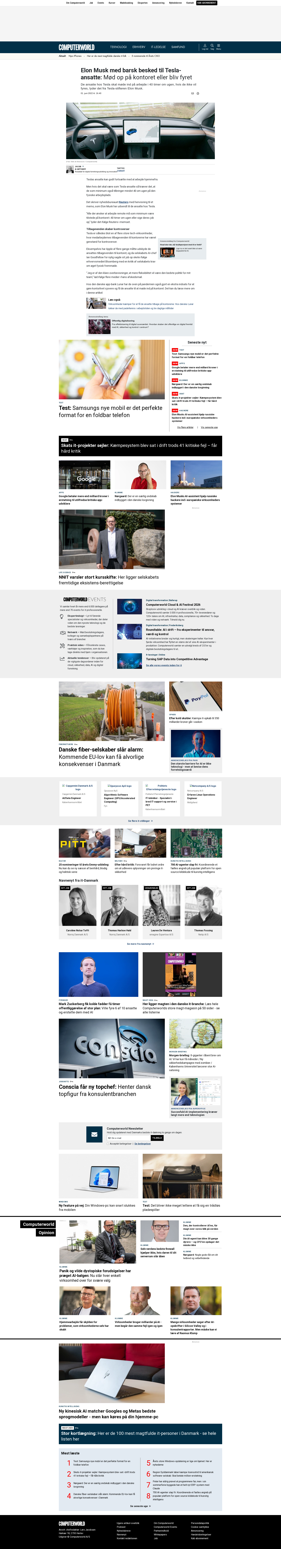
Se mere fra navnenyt (139, 944)
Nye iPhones (75, 56)
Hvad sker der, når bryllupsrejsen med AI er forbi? (181, 245)
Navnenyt (121, 1534)
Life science (65, 572)
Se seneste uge (139, 1506)
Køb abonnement (206, 2)
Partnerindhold (161, 1530)
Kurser (112, 2)
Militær (118, 861)
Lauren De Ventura (161, 930)
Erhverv (138, 47)
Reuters (123, 202)
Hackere (183, 410)
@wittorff (121, 171)
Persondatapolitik (200, 1523)
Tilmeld (157, 1138)
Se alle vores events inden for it (164, 665)
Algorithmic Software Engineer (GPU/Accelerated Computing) (119, 798)
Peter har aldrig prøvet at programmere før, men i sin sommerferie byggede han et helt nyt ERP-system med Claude (181, 1485)
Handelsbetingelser (201, 1534)
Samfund (178, 47)
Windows (63, 1202)
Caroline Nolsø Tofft (77, 930)
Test (61, 403)
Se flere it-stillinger (139, 821)
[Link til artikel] (112, 369)
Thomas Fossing (203, 930)
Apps (182, 363)
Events (101, 2)
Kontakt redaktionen (127, 1538)
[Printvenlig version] (198, 93)
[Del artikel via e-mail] (193, 93)
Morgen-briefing (178, 1052)
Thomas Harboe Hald (119, 930)
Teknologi (118, 47)
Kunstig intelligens (181, 861)
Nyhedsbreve (175, 2)
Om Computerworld (75, 2)
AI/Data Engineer (71, 798)
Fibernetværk (66, 744)
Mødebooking (126, 2)
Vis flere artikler (185, 427)
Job (91, 2)
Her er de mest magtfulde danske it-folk (106, 56)
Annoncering (158, 2)
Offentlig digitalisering (123, 321)
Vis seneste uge (209, 427)
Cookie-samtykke (200, 1527)
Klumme (183, 380)
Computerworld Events (165, 1527)
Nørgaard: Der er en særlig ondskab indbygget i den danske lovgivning (103, 1485)
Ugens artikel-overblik (128, 1523)
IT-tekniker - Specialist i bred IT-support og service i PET (161, 802)
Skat (181, 394)
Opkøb (172, 715)
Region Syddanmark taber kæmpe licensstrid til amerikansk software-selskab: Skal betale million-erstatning (183, 1474)
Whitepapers (160, 1534)
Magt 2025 (67, 1428)
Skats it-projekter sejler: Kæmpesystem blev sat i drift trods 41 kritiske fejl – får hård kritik (197, 401)
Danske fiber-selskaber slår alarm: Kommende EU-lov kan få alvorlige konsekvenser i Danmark (104, 1496)
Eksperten (143, 2)
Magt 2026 (148, 1000)
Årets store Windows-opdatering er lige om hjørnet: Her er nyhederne (182, 1463)
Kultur (62, 861)
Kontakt (190, 2)
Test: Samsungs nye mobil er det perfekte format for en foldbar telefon (101, 1463)
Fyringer (63, 1000)
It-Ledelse (158, 47)
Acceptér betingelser (120, 1143)
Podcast (121, 1527)
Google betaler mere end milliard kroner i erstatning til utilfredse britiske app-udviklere (195, 370)
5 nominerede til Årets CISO (146, 56)
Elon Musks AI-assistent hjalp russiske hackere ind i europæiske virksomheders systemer (194, 417)
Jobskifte (64, 1082)
